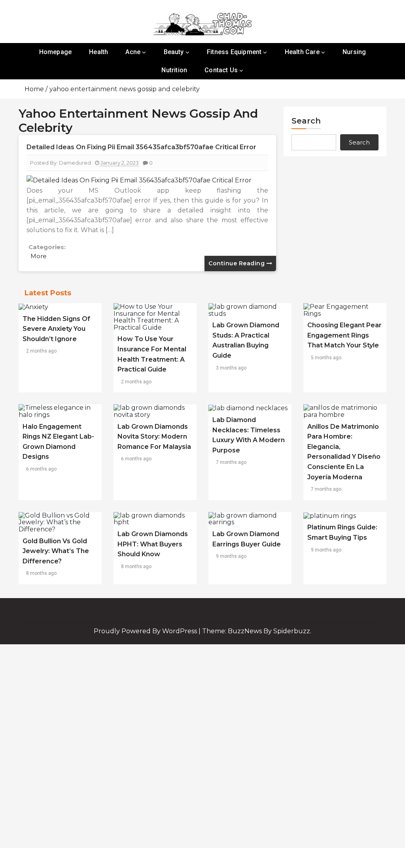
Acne (132, 52)
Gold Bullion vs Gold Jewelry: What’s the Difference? (56, 551)
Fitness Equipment (234, 52)
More (38, 256)
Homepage (55, 52)
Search (306, 121)
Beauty (174, 52)
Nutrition (174, 70)
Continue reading (237, 263)
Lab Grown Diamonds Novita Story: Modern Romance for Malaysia (154, 436)
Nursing (354, 52)
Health (98, 52)
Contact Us (221, 70)
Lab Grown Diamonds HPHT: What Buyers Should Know (152, 544)
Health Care (302, 52)
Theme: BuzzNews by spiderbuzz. (256, 631)
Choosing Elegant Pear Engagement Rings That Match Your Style (344, 335)
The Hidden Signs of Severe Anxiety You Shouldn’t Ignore (56, 329)
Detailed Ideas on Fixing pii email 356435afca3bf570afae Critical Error (141, 147)
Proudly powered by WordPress (146, 631)
